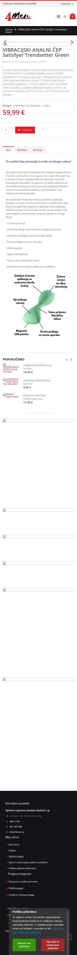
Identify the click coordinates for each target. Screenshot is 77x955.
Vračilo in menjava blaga (21, 894)
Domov (9, 29)
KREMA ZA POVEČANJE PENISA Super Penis (34, 397)
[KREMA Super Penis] (11, 395)
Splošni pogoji (16, 856)
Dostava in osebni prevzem (23, 881)
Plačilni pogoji (16, 888)
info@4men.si (17, 832)
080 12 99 (15, 821)
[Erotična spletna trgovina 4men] (18, 16)
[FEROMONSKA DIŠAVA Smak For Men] (11, 368)
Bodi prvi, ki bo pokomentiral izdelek (24, 61)
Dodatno (22, 150)
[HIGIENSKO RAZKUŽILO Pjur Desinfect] (11, 381)
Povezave (66, 4)
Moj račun (14, 844)
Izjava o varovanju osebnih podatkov (28, 862)
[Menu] (58, 16)
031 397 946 (16, 826)
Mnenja (37, 150)
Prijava (12, 850)
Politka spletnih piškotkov (22, 868)
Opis (8, 150)
